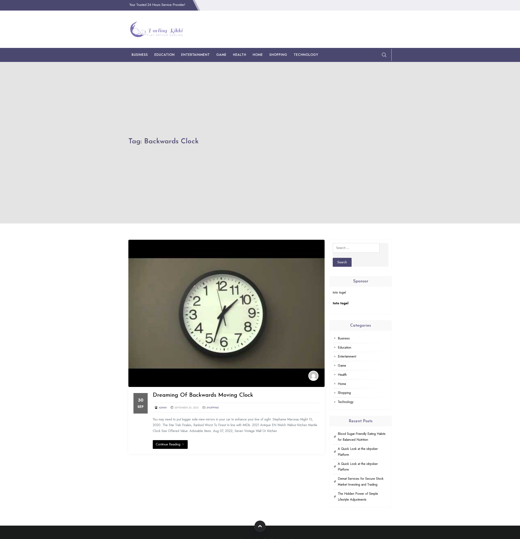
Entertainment (195, 54)
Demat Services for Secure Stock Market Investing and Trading (361, 481)
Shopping (278, 54)
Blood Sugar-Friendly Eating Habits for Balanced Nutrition (362, 436)
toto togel (339, 292)
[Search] (384, 55)
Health (239, 54)
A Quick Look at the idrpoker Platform (358, 451)
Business (140, 54)
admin (162, 407)
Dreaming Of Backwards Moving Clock (203, 395)
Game (221, 54)
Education (164, 54)
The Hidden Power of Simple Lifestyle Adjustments (358, 496)
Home (258, 54)
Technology (306, 54)
